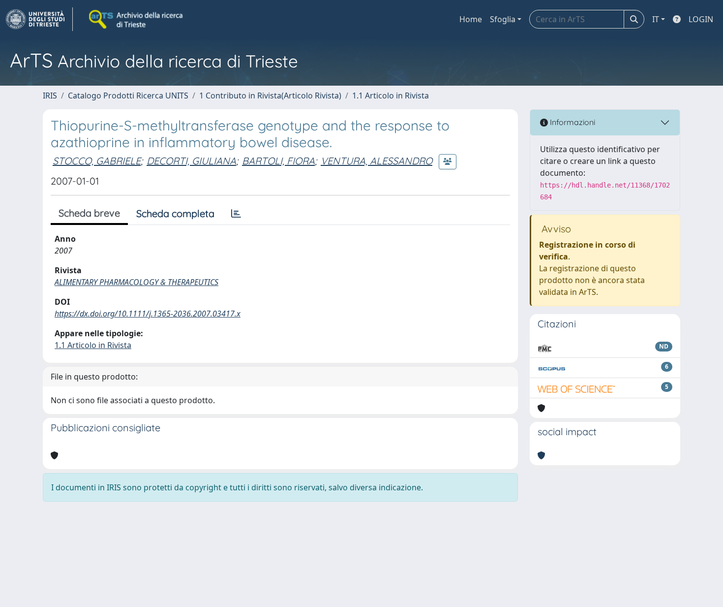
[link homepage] (39, 19)
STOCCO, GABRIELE (97, 161)
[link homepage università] (137, 19)
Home (470, 19)
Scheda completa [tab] (175, 213)
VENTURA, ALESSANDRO (376, 161)
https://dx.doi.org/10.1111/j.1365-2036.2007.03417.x (148, 313)
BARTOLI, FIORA (278, 161)
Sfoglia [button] (502, 19)
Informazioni (571, 122)
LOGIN (701, 19)
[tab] (236, 213)
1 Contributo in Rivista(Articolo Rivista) (270, 95)
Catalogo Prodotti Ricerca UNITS (128, 95)
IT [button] (655, 19)
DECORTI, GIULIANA (191, 161)
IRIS (50, 95)
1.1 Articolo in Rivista (390, 95)
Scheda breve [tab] (89, 213)
